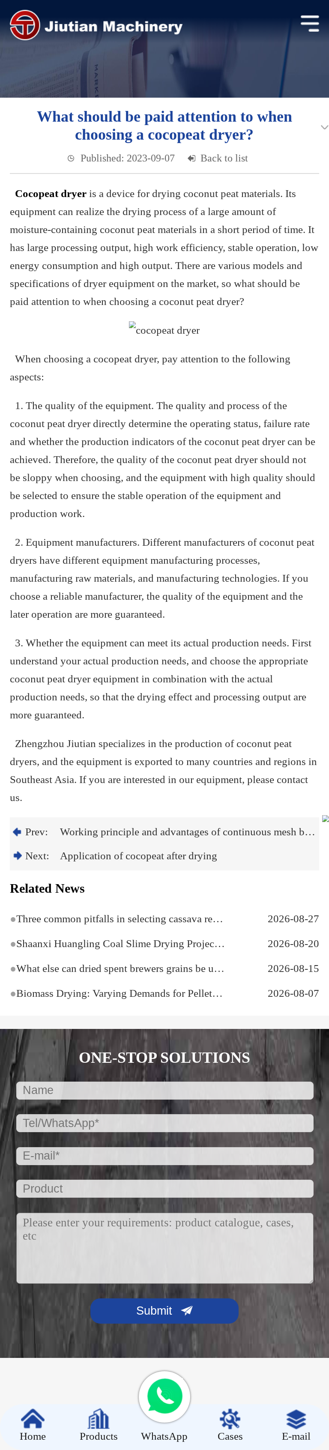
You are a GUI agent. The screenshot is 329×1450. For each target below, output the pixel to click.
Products (99, 1436)
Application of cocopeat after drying (138, 855)
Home (33, 1436)
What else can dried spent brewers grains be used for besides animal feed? (118, 968)
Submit (154, 1310)
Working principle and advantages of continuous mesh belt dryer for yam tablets (188, 831)
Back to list (224, 158)
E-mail (296, 1436)
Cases (230, 1436)
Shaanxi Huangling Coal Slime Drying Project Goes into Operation (118, 943)
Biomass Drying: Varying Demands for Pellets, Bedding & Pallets (118, 993)
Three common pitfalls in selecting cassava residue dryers (118, 918)
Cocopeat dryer (51, 193)
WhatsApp (164, 1436)
